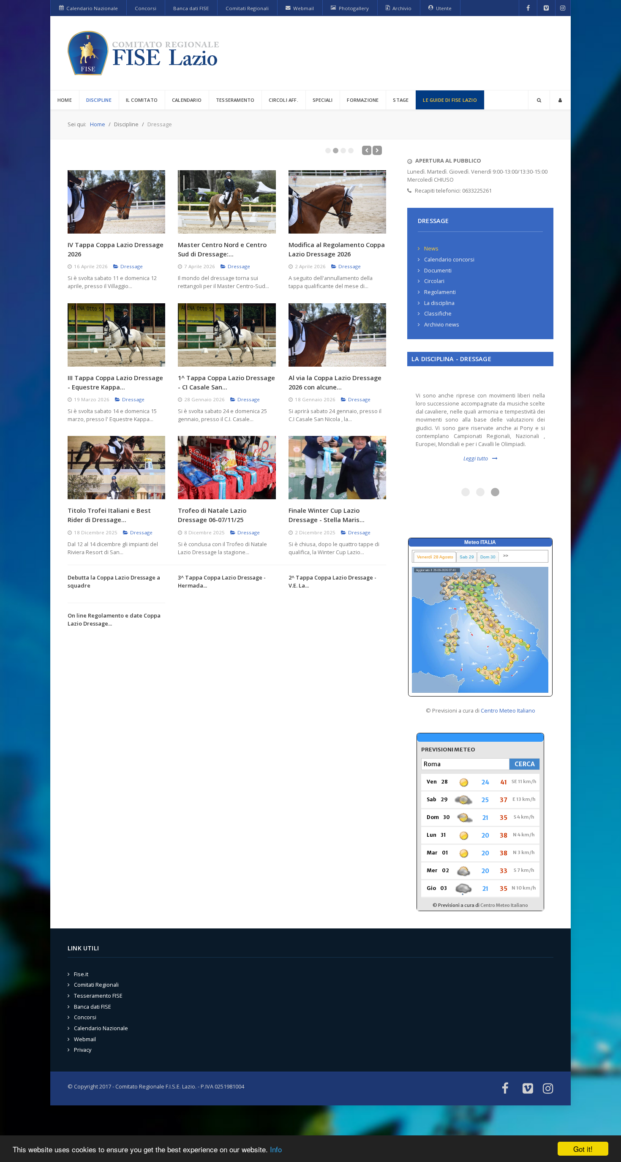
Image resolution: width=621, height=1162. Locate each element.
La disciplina (439, 303)
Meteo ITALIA (480, 542)
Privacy (82, 1050)
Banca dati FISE (92, 1006)
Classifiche (438, 313)
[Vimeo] (546, 8)
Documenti (438, 270)
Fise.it (81, 974)
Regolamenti (440, 292)
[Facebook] (528, 8)
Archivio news (441, 324)
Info (276, 1149)
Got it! (583, 1148)
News (431, 248)
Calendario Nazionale (101, 1028)
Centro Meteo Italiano (508, 710)
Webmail (85, 1039)
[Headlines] (145, 53)
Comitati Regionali (96, 985)
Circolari (434, 281)
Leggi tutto (475, 458)
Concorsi (85, 1017)
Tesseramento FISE (98, 995)
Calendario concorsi (449, 259)
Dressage (131, 266)
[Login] (560, 99)
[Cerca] (539, 99)
